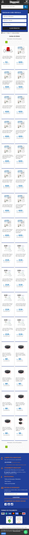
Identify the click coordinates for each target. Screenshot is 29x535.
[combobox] (14, 16)
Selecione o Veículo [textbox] (7, 20)
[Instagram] (12, 504)
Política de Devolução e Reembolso (13, 479)
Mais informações (16, 531)
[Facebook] (5, 504)
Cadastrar (16, 497)
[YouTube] (8, 504)
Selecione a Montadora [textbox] (8, 16)
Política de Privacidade (10, 483)
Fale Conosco (8, 481)
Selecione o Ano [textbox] (6, 24)
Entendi (3, 533)
